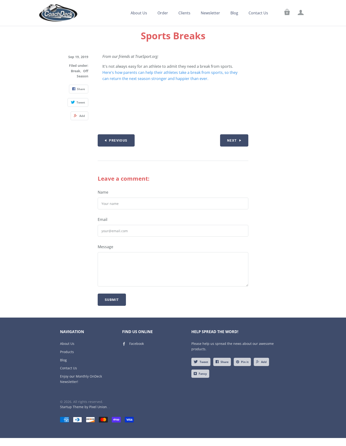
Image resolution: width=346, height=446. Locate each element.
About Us (139, 13)
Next (232, 140)
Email (102, 219)
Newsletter (210, 13)
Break (75, 71)
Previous (118, 140)
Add (264, 362)
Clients (184, 13)
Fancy (203, 374)
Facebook (136, 343)
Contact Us (258, 13)
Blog (234, 13)
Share (225, 362)
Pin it (245, 362)
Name (103, 192)
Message (105, 246)
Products (67, 352)
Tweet (204, 362)
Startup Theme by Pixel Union (83, 407)
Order (162, 13)
